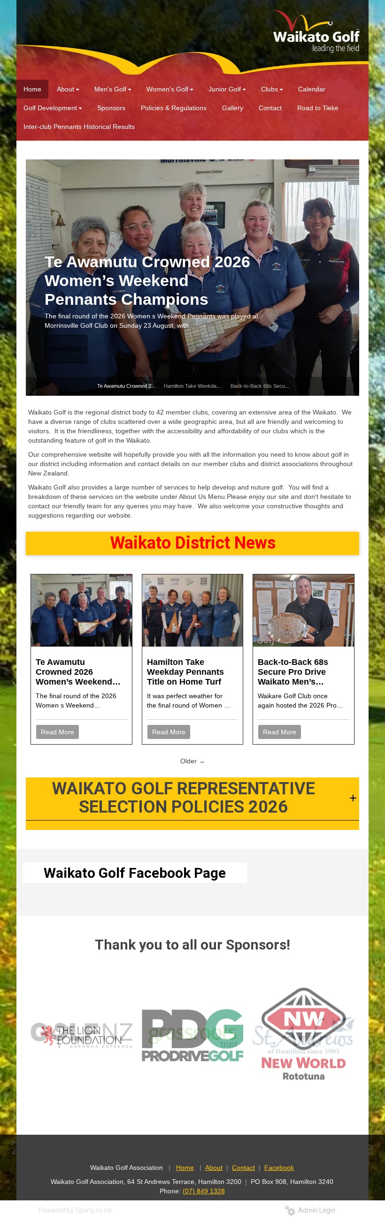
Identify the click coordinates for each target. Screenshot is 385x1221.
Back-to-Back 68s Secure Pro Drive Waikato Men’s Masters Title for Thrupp (293, 672)
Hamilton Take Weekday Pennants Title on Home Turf (135, 280)
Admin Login (315, 1210)
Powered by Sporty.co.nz (75, 1210)
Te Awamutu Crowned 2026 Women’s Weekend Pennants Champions (79, 672)
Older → (192, 761)
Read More (66, 349)
